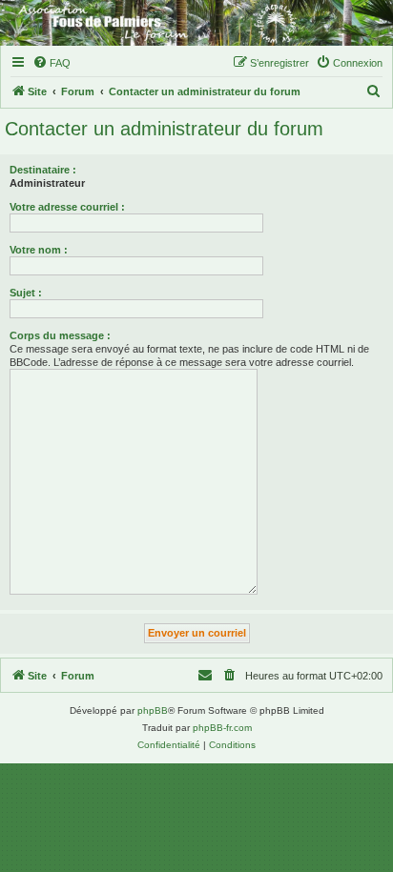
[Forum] (196, 23)
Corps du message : (60, 335)
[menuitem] (51, 62)
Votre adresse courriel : (67, 207)
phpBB (152, 710)
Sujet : (26, 292)
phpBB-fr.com (222, 727)
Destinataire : (43, 169)
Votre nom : (39, 249)
